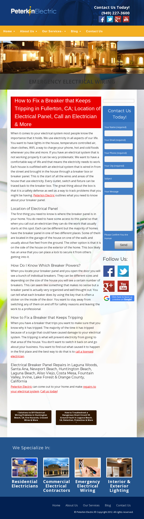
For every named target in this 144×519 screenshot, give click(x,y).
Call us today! (49, 391)
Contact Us (94, 31)
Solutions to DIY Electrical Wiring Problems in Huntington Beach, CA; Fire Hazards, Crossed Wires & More (31, 416)
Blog (74, 31)
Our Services (51, 31)
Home (7, 31)
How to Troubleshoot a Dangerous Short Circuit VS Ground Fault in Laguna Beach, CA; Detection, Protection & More (76, 416)
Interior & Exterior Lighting (119, 485)
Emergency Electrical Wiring (87, 485)
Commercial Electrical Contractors (56, 485)
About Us (27, 31)
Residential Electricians (25, 483)
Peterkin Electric (44, 195)
